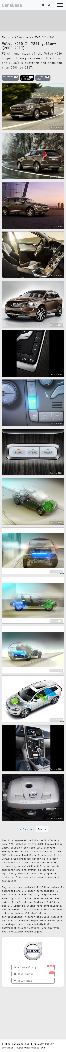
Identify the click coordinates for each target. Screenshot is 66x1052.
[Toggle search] (43, 5)
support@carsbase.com (30, 1047)
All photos (10, 76)
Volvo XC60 (33, 37)
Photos (6, 37)
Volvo (18, 37)
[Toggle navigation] (59, 5)
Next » (42, 829)
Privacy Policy (44, 1043)
